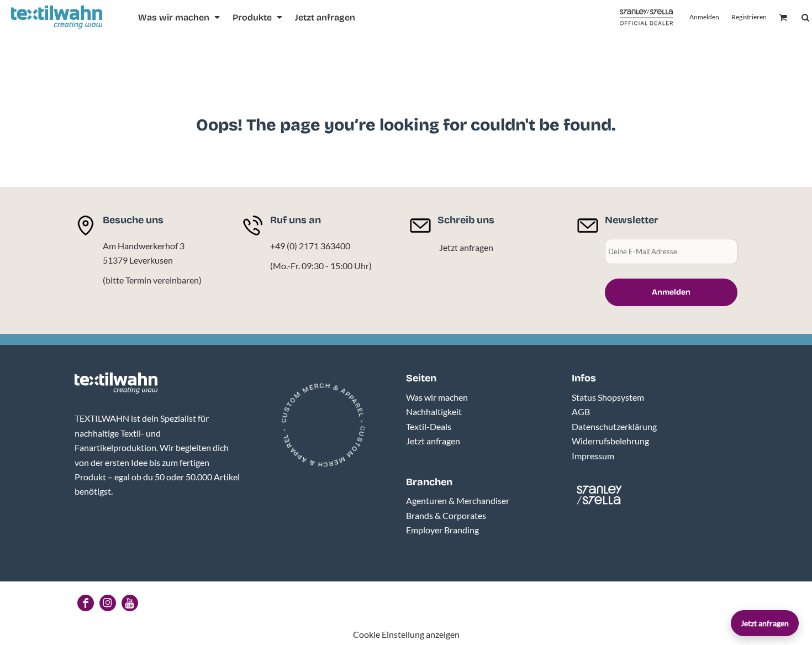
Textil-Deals (428, 426)
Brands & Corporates (446, 515)
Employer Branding (442, 530)
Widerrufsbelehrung (610, 441)
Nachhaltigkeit (434, 411)
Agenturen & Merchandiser (457, 500)
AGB (581, 411)
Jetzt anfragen (466, 247)
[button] (180, 17)
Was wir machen (437, 397)
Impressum (593, 455)
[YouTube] (130, 603)
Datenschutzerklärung (614, 426)
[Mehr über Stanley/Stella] (646, 17)
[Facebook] (85, 603)
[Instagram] (107, 603)
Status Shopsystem (608, 397)
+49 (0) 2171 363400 (310, 245)
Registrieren (749, 17)
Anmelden (704, 17)
